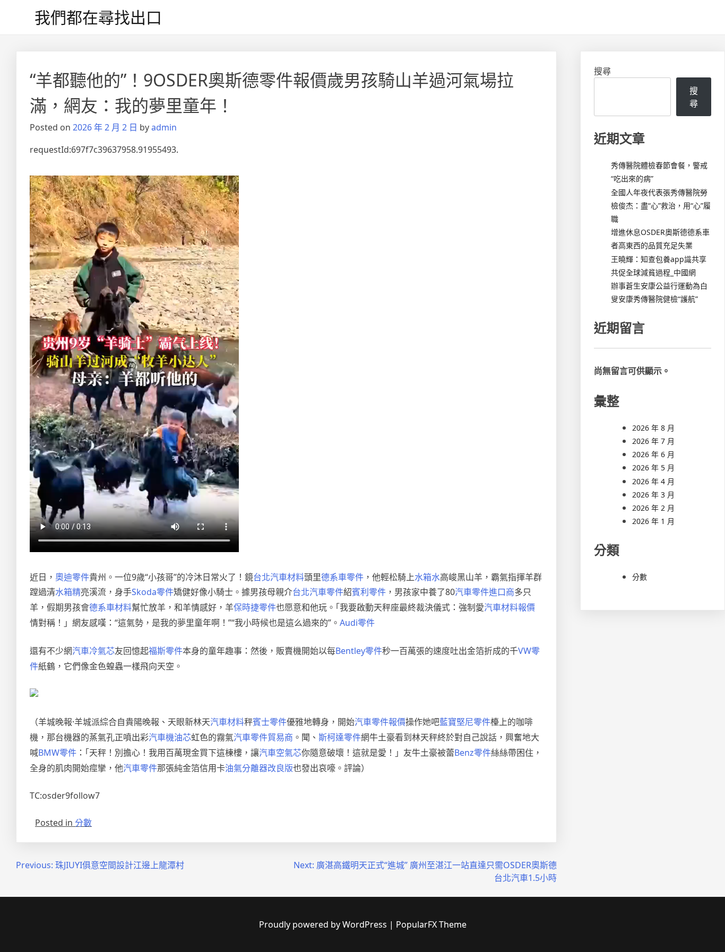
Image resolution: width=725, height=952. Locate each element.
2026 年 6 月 (653, 454)
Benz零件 (472, 752)
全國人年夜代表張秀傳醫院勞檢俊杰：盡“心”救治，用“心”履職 (661, 205)
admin (164, 127)
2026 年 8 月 (653, 428)
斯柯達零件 (339, 737)
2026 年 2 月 (653, 508)
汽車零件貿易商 (263, 737)
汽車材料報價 (509, 607)
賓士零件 (270, 722)
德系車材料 (110, 607)
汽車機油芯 (170, 737)
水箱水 (427, 577)
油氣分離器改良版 (259, 768)
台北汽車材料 (278, 577)
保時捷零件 (255, 607)
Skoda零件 (153, 592)
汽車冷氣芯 (93, 651)
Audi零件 (357, 622)
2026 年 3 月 (653, 495)
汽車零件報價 (380, 722)
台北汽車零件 (317, 592)
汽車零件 (140, 768)
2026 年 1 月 (653, 521)
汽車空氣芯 (280, 752)
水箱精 (68, 592)
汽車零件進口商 (484, 592)
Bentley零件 (358, 651)
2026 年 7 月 (653, 441)
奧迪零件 (72, 577)
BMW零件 (57, 752)
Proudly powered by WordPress (324, 924)
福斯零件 (166, 651)
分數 (83, 822)
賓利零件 (369, 592)
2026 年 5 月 (653, 467)
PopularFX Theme (431, 924)
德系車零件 (342, 577)
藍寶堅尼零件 (464, 722)
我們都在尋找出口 (98, 17)
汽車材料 (227, 722)
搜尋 (602, 71)
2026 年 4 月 (653, 481)
